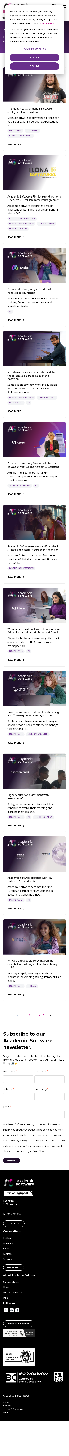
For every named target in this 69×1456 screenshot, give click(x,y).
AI (10, 311)
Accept (34, 57)
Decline (34, 66)
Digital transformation (21, 224)
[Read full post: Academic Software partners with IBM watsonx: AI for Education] (34, 854)
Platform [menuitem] (7, 1238)
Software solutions (19, 485)
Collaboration (46, 224)
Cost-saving (33, 131)
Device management (38, 734)
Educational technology (22, 219)
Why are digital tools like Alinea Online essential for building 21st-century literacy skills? (32, 964)
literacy (32, 986)
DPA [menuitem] (5, 1412)
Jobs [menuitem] (5, 1297)
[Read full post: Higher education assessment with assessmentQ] (34, 771)
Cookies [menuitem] (7, 1405)
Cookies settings (35, 49)
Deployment (15, 131)
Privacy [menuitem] (7, 1402)
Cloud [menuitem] (6, 1248)
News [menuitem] (6, 1287)
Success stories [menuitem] (11, 1281)
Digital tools (16, 403)
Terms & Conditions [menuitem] (13, 1408)
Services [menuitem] (7, 1259)
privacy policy (18, 1140)
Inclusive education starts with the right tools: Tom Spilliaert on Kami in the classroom (31, 376)
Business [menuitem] (8, 1253)
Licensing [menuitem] (8, 1243)
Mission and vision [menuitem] (12, 1292)
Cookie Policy (47, 23)
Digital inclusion (47, 398)
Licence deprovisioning (20, 136)
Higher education (18, 229)
